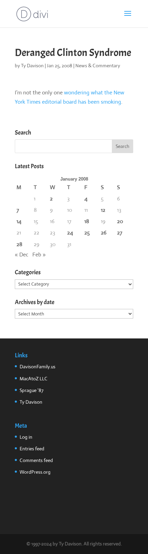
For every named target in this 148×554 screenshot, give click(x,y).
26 (103, 232)
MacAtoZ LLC (33, 379)
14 (19, 221)
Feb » (39, 254)
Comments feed (36, 460)
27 (119, 232)
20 (120, 221)
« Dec (21, 254)
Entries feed (32, 449)
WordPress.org (35, 472)
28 (19, 244)
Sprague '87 (31, 390)
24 (70, 232)
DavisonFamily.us (37, 366)
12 (103, 209)
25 (87, 232)
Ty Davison (32, 65)
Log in (26, 437)
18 (86, 221)
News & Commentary (97, 65)
